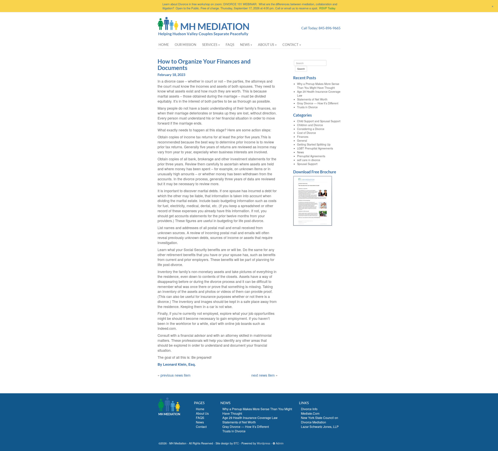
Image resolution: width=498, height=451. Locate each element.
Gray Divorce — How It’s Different (317, 103)
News (245, 45)
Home (164, 45)
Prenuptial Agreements (311, 156)
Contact (290, 45)
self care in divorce (308, 160)
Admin (279, 443)
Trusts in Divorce (307, 107)
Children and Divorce (310, 125)
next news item (263, 375)
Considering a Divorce (310, 129)
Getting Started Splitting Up (314, 144)
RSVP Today (327, 8)
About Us (266, 45)
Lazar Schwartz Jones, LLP (320, 426)
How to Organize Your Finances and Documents (204, 64)
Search (301, 68)
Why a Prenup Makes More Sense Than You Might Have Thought (318, 86)
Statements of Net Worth (312, 99)
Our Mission (185, 45)
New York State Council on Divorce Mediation (319, 419)
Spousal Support (307, 164)
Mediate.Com (310, 413)
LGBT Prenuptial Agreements (315, 148)
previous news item (175, 375)
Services (210, 45)
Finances (302, 137)
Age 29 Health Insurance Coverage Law (250, 417)
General (302, 140)
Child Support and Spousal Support (318, 121)
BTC (236, 443)
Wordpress (263, 443)
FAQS (230, 45)
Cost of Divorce (306, 133)
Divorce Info (309, 409)
